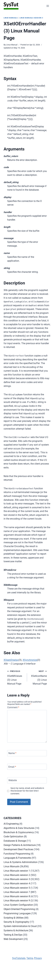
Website (12, 780)
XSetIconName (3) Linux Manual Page (39, 677)
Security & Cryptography (16, 921)
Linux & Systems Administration (21, 862)
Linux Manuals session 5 (17, 887)
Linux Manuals (11, 18)
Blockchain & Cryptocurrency (19, 832)
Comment (13, 707)
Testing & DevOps (13, 934)
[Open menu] (47, 6)
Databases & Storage (15, 840)
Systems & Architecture (16, 930)
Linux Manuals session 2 (17, 875)
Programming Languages (17, 913)
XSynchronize (30, 660)
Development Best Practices (18, 849)
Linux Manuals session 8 (17, 896)
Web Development (13, 939)
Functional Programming (17, 853)
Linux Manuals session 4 (17, 883)
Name (12, 753)
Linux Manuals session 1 (17, 870)
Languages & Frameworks (17, 857)
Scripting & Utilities (14, 917)
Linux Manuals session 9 (17, 900)
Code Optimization (13, 836)
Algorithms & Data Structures (19, 828)
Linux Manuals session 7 (17, 892)
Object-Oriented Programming (19, 909)
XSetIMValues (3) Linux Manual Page (14, 677)
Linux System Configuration (18, 904)
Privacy (38, 958)
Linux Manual (11, 45)
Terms (29, 958)
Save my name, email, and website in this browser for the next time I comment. (27, 791)
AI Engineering (11, 823)
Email (12, 766)
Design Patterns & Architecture (20, 845)
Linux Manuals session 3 (31, 18)
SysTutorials (18, 958)
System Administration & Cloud (20, 926)
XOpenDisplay (11, 660)
